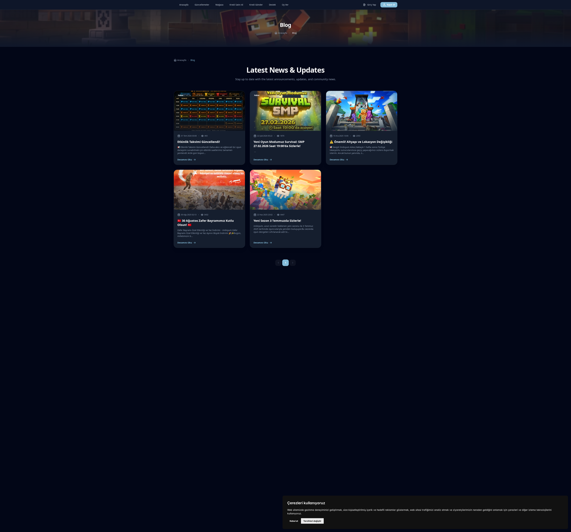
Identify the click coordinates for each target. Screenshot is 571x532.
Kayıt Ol (391, 4)
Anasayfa (183, 4)
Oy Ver (285, 4)
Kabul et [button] (294, 521)
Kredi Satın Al (236, 4)
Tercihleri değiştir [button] (312, 521)
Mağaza (219, 4)
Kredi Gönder (256, 4)
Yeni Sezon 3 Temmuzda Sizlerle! (277, 221)
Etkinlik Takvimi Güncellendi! (198, 142)
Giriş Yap (371, 4)
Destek (272, 4)
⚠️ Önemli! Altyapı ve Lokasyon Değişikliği (361, 142)
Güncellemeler (202, 4)
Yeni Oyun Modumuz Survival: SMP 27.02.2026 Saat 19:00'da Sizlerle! (279, 144)
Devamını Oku (184, 159)
